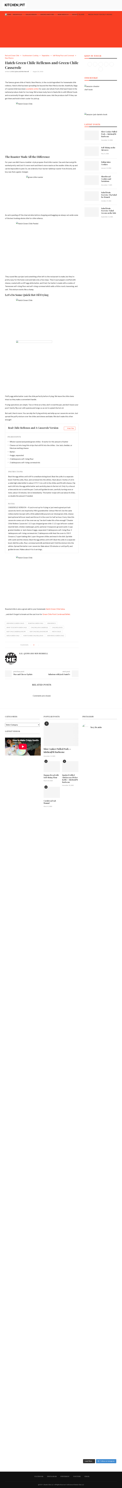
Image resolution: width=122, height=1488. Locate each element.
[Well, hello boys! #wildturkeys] (95, 739)
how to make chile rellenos (33, 635)
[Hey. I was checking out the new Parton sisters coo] (113, 967)
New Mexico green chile (55, 635)
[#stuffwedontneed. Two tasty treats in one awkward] (113, 755)
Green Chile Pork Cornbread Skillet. (56, 614)
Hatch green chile (13, 635)
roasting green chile (35, 623)
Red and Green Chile (12, 55)
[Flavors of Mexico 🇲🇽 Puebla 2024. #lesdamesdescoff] (104, 1201)
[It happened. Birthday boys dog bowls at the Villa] (104, 1154)
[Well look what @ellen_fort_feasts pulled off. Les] (86, 764)
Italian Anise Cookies (106, 163)
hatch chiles (56, 631)
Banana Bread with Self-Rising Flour (51, 776)
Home (8, 14)
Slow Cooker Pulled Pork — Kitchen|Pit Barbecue (109, 134)
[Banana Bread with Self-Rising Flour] (52, 766)
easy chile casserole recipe (16, 631)
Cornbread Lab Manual (50, 802)
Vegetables (45, 55)
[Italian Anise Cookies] (91, 166)
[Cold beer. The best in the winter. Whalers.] (95, 805)
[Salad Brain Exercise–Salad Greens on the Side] (91, 212)
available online (32, 89)
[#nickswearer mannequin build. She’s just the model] (86, 1248)
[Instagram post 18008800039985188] (104, 1227)
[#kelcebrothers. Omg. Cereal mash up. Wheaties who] (95, 1150)
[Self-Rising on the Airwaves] (91, 151)
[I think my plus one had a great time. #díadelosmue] (86, 810)
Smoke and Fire (47, 14)
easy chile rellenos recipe (39, 631)
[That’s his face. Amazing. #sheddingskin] (113, 1145)
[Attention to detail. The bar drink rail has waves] (86, 1204)
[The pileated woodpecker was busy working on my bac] (104, 754)
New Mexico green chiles (15, 623)
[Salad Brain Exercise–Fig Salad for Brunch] (91, 196)
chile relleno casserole (39, 627)
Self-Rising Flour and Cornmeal (63, 55)
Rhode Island (78, 14)
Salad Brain (31, 14)
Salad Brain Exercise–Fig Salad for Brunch (109, 194)
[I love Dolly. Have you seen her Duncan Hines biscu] (95, 1339)
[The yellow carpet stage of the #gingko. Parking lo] (86, 1163)
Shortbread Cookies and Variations (106, 178)
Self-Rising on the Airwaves (108, 148)
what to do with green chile (17, 627)
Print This (70, 428)
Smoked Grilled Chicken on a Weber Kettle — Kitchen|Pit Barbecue (70, 778)
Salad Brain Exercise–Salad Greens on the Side (108, 210)
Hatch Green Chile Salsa (55, 609)
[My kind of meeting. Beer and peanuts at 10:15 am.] (113, 1239)
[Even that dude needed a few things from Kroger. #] (113, 1202)
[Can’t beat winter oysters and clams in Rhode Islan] (104, 833)
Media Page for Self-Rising (100, 14)
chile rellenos (57, 627)
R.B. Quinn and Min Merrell (20, 71)
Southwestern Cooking (30, 55)
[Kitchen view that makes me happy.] (95, 1196)
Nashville (17, 14)
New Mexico (63, 14)
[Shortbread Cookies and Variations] (91, 180)
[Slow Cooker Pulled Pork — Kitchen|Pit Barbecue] (91, 135)
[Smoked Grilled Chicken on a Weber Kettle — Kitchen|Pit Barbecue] (70, 766)
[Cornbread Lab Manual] (52, 792)
